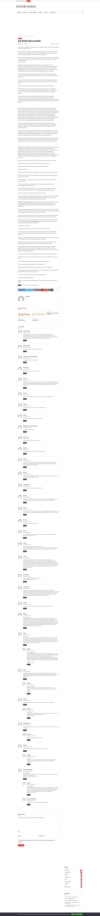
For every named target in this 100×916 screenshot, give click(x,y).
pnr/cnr (25, 459)
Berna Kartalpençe (27, 769)
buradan (56, 75)
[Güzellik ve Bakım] (24, 314)
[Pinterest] (77, 12)
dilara (24, 669)
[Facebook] (73, 12)
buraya (44, 135)
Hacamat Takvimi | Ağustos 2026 (71, 896)
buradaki (45, 141)
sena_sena (25, 437)
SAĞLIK (46, 12)
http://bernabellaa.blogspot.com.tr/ (29, 579)
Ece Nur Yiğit (26, 345)
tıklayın (19, 282)
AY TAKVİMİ (25, 12)
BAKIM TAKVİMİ (68, 872)
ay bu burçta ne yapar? (25, 285)
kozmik (25, 378)
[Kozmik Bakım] (26, 6)
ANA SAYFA (19, 12)
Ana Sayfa (20, 36)
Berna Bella (26, 574)
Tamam (73, 914)
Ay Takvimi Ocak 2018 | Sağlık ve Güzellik (52, 314)
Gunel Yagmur (26, 331)
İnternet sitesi (41, 835)
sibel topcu (26, 367)
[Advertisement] (50, 24)
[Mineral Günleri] (38, 314)
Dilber (24, 633)
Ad (19, 831)
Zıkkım (25, 745)
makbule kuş (26, 484)
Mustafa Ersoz (26, 723)
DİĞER (66, 885)
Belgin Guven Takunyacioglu (30, 356)
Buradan (26, 153)
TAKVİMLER (67, 883)
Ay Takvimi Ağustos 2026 (69, 898)
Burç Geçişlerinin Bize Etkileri (34, 285)
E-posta (19, 835)
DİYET (66, 879)
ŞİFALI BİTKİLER (68, 881)
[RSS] (81, 12)
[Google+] (71, 12)
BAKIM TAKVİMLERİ (33, 12)
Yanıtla (25, 340)
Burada (48, 184)
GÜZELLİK (40, 12)
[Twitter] (75, 12)
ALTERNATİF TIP (53, 12)
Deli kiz (25, 699)
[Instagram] (79, 12)
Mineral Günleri (35, 320)
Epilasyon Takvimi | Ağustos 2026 (71, 900)
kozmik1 (28, 296)
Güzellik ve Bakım (21, 320)
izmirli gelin (26, 586)
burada (32, 222)
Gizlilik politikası (79, 914)
